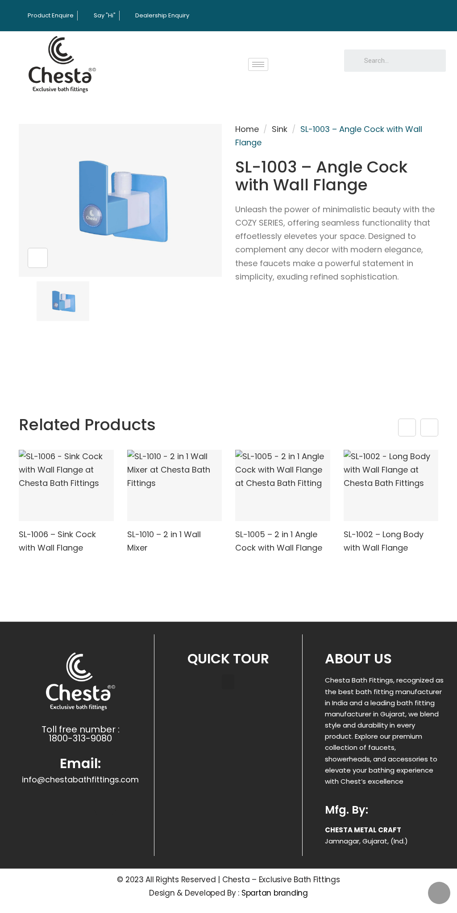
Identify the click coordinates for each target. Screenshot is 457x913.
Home (247, 129)
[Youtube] (435, 15)
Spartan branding (274, 893)
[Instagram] (410, 15)
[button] (228, 681)
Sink (279, 129)
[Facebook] (385, 15)
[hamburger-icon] (258, 64)
